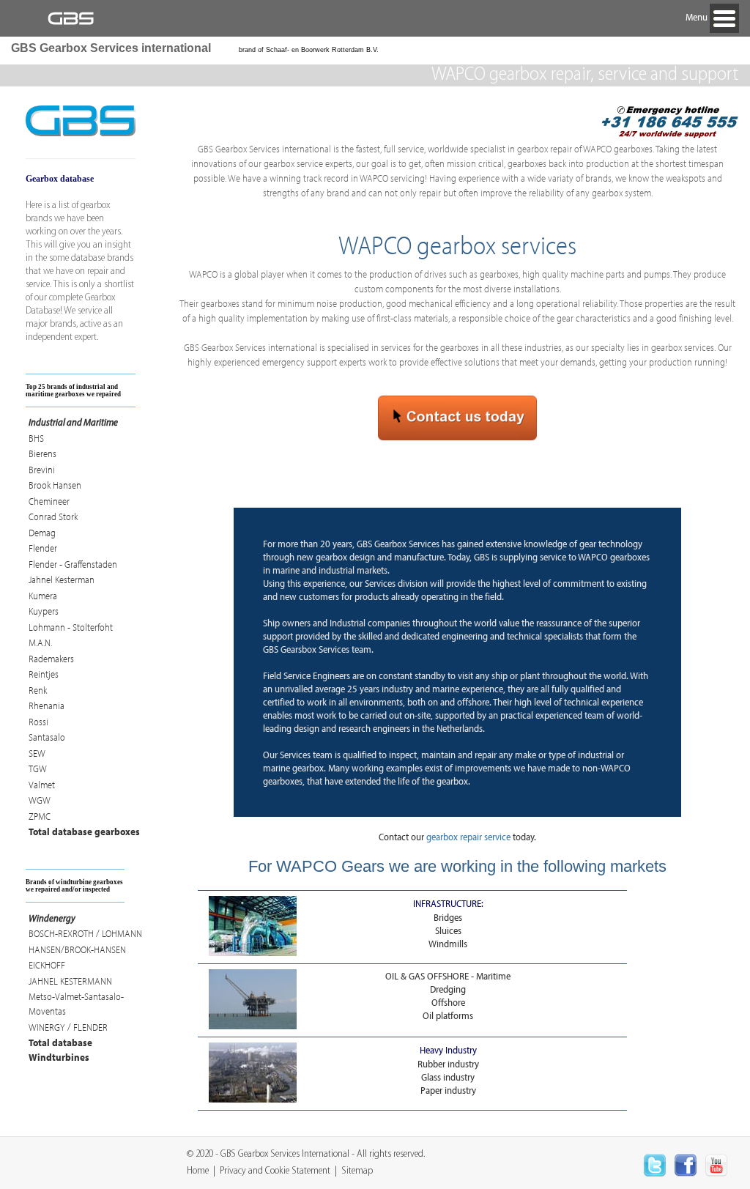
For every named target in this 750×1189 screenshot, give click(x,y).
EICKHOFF (47, 964)
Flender (43, 548)
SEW (37, 753)
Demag (42, 532)
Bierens (42, 453)
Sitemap (357, 1171)
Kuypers (44, 611)
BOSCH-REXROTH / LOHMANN (85, 933)
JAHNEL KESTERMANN (70, 981)
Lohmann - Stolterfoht (71, 627)
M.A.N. (40, 642)
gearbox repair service (468, 836)
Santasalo (47, 737)
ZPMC (40, 816)
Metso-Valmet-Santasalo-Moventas (76, 1004)
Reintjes (44, 674)
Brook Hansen (55, 485)
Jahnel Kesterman (61, 579)
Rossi (38, 721)
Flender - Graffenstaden (73, 564)
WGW (40, 800)
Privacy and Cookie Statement (275, 1171)
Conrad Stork (53, 516)
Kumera (43, 595)
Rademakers (51, 658)
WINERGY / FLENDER (68, 1027)
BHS (36, 438)
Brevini (42, 469)
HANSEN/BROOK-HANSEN (77, 949)
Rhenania (46, 705)
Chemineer (49, 501)
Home (198, 1171)
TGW (38, 768)
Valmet (42, 784)
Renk (38, 690)
